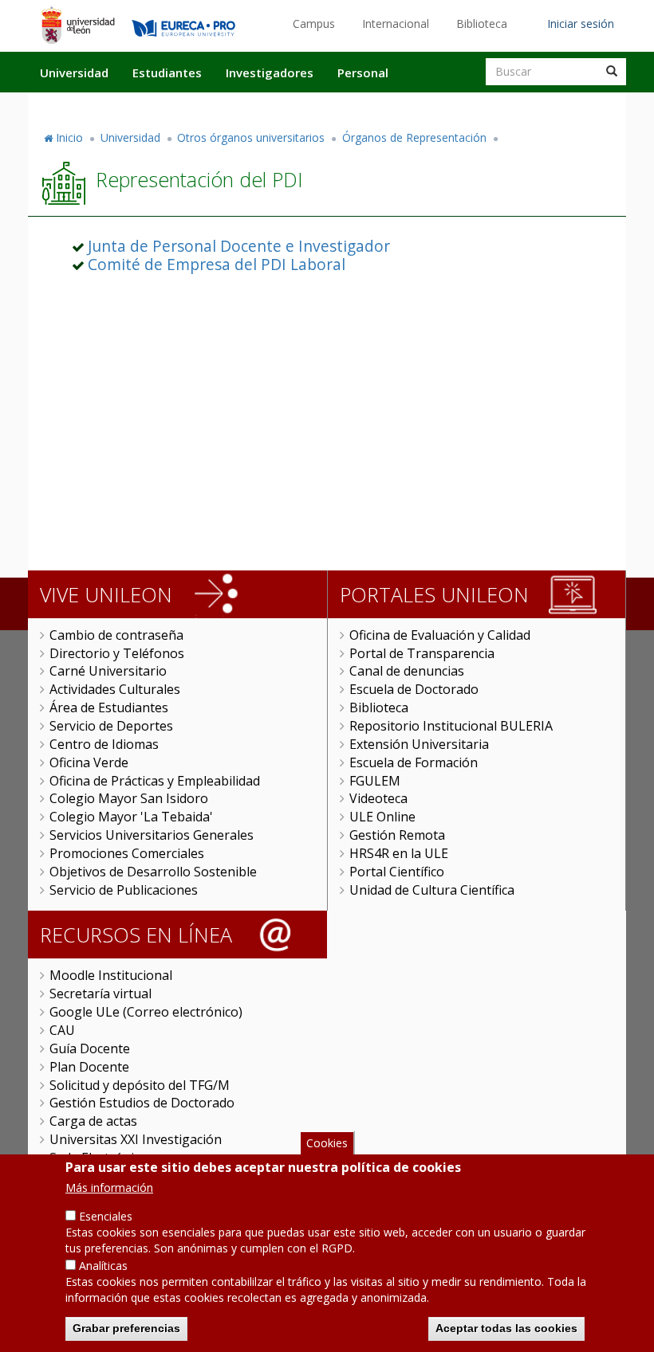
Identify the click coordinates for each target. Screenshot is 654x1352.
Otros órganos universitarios (251, 137)
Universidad (74, 72)
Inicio (69, 137)
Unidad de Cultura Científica (431, 890)
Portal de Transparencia (421, 653)
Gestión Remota (397, 835)
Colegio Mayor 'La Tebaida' (131, 816)
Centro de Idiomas (104, 744)
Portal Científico (396, 871)
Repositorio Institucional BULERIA (451, 726)
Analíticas (103, 1265)
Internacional (395, 23)
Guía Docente (89, 1048)
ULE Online (382, 816)
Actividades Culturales (114, 689)
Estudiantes (167, 72)
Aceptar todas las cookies (506, 1328)
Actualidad (443, 106)
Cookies (327, 1142)
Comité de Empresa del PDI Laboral (216, 264)
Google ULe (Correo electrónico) (145, 1012)
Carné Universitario (108, 671)
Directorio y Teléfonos (116, 653)
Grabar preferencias (126, 1328)
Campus (314, 23)
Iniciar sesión (580, 23)
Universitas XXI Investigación (135, 1139)
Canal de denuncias (406, 671)
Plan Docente (89, 1067)
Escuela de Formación (413, 762)
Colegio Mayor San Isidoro (128, 798)
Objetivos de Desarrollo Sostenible (153, 871)
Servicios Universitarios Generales (151, 835)
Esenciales (105, 1216)
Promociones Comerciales (126, 853)
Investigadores (269, 72)
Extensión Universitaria (419, 744)
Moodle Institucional (110, 975)
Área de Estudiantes (108, 707)
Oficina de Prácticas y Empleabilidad (154, 781)
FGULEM (374, 781)
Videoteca (378, 798)
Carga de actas (93, 1121)
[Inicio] (78, 24)
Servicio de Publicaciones (123, 890)
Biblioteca (481, 23)
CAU (62, 1030)
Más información (109, 1187)
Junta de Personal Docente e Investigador (239, 246)
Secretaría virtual (100, 993)
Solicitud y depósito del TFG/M (139, 1085)
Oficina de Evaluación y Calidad (439, 635)
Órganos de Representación (414, 137)
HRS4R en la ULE (398, 853)
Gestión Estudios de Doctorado (141, 1102)
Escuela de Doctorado (414, 689)
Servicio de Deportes (111, 726)
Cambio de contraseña (116, 635)
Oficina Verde (88, 762)
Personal (362, 72)
